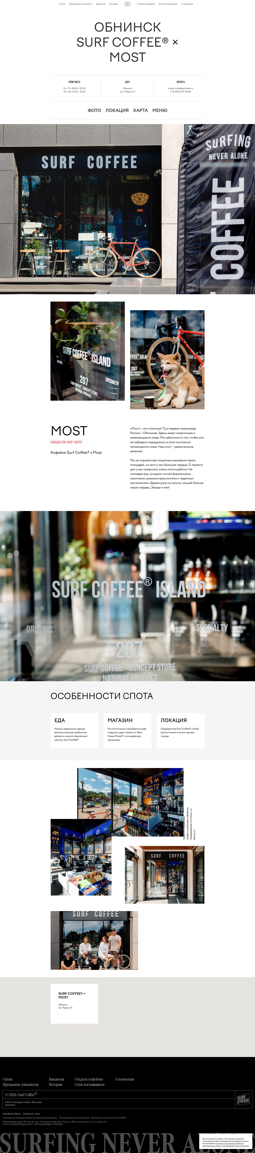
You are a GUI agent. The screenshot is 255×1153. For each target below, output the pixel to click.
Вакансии (100, 4)
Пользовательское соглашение (74, 1117)
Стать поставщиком (168, 4)
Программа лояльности (80, 4)
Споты (62, 4)
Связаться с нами (31, 1113)
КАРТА (140, 110)
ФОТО (94, 110)
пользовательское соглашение (236, 1146)
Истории (113, 4)
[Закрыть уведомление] (250, 1135)
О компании (187, 4)
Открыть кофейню (146, 4)
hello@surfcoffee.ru (12, 1113)
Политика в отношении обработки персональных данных (30, 1117)
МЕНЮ (159, 110)
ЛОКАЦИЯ (117, 110)
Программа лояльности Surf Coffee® (108, 1117)
